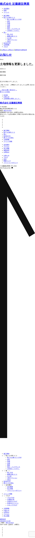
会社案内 (6, 8)
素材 (8, 27)
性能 (8, 23)
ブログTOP (10, 497)
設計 (8, 21)
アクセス (6, 146)
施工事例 (6, 15)
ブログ (6, 46)
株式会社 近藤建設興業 (14, 3)
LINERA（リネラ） (13, 30)
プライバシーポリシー (11, 162)
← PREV (3, 90)
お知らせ (6, 54)
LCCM (9, 38)
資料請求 (6, 150)
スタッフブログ (12, 505)
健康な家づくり (12, 36)
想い (5, 32)
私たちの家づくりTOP (14, 19)
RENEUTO (7, 43)
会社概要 (10, 487)
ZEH (5, 159)
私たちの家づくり (9, 17)
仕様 (8, 25)
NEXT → (14, 90)
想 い (8, 470)
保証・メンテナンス (13, 28)
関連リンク (7, 161)
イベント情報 (8, 141)
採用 (5, 10)
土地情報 (6, 44)
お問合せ (6, 152)
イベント (6, 12)
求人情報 (6, 148)
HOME (6, 95)
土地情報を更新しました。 (12, 98)
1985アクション (12, 39)
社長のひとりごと (13, 503)
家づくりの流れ (5, 92)
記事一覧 (8, 90)
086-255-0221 (8, 110)
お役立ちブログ (12, 501)
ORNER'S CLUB (5, 521)
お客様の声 (10, 499)
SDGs (9, 41)
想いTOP (10, 34)
